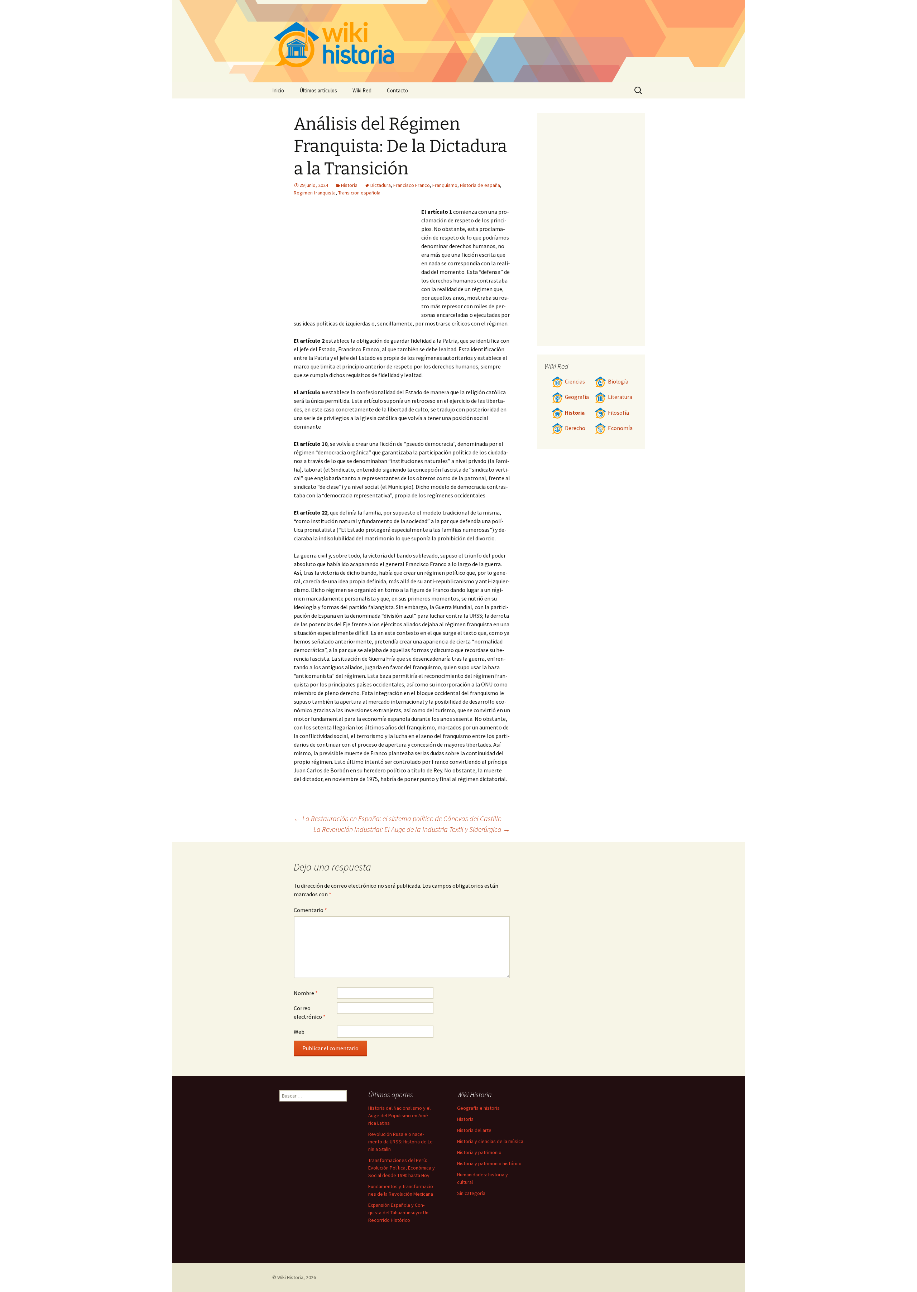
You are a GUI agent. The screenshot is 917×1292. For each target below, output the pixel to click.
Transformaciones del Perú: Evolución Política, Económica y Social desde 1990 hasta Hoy (401, 1167)
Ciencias (575, 381)
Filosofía (618, 412)
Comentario (310, 909)
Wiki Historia (290, 1277)
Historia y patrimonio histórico (489, 1163)
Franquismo (444, 185)
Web (299, 1031)
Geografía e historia (478, 1108)
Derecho (575, 428)
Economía (620, 428)
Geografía (577, 397)
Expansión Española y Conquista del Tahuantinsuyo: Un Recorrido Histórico (398, 1212)
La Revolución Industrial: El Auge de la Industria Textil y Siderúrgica (411, 829)
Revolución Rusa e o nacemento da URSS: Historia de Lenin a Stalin (401, 1141)
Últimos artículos (318, 90)
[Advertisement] (357, 261)
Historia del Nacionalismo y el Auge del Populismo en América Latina (399, 1115)
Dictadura (380, 185)
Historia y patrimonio (479, 1152)
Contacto (397, 90)
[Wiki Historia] (458, 41)
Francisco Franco (411, 185)
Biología (618, 381)
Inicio (278, 90)
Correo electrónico (310, 1012)
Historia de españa (480, 185)
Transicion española (359, 192)
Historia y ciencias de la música (490, 1141)
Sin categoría (471, 1193)
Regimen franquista (315, 192)
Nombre (306, 993)
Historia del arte (474, 1130)
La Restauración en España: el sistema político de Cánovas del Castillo (397, 818)
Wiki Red (361, 90)
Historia (349, 185)
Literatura (620, 397)
